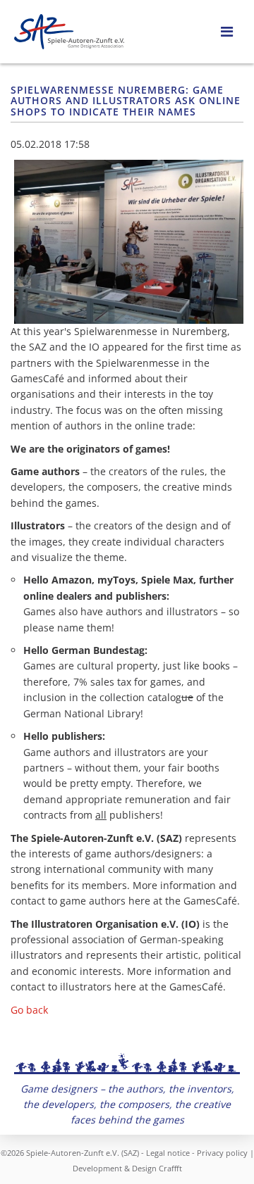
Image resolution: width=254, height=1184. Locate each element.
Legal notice (168, 1152)
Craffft (170, 1168)
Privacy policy (222, 1152)
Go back (29, 1009)
